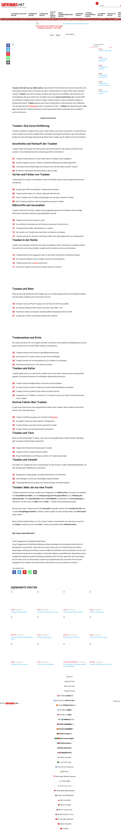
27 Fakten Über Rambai (97, 612)
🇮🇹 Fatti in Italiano (64, 734)
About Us (69, 677)
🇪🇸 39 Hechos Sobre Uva (64, 705)
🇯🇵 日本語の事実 (64, 781)
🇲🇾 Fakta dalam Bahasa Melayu (64, 791)
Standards (27, 553)
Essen (55, 35)
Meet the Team (69, 686)
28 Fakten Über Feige (105, 50)
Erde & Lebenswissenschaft (65, 14)
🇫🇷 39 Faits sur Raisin (64, 715)
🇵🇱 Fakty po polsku (64, 800)
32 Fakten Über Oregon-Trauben (73, 612)
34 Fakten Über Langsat (44, 637)
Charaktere (43, 14)
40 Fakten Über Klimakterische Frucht (101, 664)
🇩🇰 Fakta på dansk (64, 743)
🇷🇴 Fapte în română (64, 805)
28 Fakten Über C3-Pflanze (71, 637)
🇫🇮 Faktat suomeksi (64, 757)
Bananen (54, 417)
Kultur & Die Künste (52, 14)
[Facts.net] (12, 4)
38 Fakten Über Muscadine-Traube (47, 612)
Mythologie (33, 106)
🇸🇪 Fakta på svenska (64, 748)
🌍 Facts (64, 719)
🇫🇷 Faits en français (64, 724)
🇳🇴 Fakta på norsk (64, 753)
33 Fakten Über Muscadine (19, 612)
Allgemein (101, 14)
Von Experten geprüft (69, 23)
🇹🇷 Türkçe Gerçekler (64, 824)
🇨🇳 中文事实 (64, 829)
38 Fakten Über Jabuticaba (19, 664)
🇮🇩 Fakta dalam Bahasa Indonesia (64, 776)
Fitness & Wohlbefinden (90, 14)
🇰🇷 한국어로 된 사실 (64, 786)
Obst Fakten (70, 34)
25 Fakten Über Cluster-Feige (98, 637)
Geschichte (111, 14)
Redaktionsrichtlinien (82, 23)
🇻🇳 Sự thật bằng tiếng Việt (64, 819)
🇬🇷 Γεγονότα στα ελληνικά (64, 767)
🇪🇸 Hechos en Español (64, 729)
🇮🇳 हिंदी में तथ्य (64, 772)
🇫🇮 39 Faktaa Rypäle (64, 710)
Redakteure (26, 556)
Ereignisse (79, 14)
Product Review (69, 691)
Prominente (33, 14)
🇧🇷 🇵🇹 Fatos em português (64, 738)
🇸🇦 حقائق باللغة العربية (64, 762)
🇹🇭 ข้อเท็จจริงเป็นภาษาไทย (64, 814)
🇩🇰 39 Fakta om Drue (64, 696)
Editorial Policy (69, 681)
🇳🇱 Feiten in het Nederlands (64, 795)
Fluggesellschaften (18, 14)
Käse (36, 263)
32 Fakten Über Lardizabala (45, 664)
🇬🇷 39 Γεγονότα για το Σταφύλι (64, 700)
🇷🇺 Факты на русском (64, 810)
